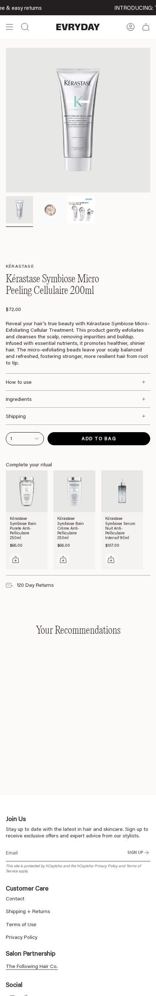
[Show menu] (9, 27)
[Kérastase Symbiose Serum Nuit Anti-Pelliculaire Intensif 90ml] (122, 491)
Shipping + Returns (28, 911)
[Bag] (145, 27)
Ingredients (19, 399)
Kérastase (20, 266)
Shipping (16, 416)
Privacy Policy (106, 865)
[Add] (15, 559)
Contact (15, 898)
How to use (19, 382)
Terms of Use (21, 924)
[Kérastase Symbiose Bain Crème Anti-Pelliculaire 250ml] (74, 491)
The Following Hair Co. (32, 966)
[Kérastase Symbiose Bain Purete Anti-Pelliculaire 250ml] (27, 491)
